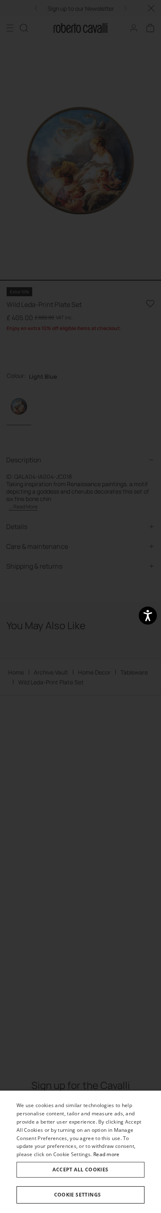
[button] (80, 1195)
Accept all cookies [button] (80, 1169)
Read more (106, 1154)
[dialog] (80, 1152)
